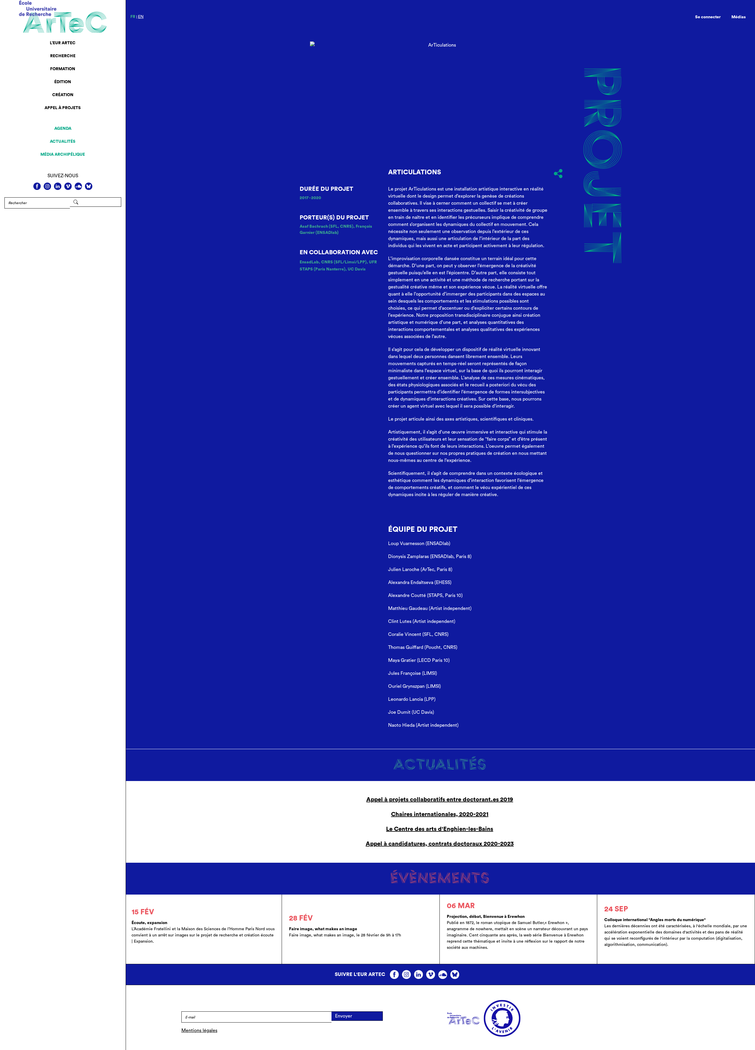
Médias (738, 17)
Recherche (63, 56)
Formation (62, 69)
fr (132, 17)
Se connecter (708, 17)
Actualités (63, 142)
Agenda (62, 129)
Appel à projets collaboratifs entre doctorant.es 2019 (439, 800)
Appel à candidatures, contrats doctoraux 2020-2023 (440, 844)
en (141, 17)
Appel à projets (63, 108)
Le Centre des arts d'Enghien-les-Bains (439, 829)
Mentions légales (199, 1030)
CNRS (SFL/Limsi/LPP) (344, 262)
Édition (62, 82)
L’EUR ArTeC (63, 43)
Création (62, 95)
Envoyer (343, 1016)
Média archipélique (62, 154)
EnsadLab (309, 262)
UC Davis (357, 269)
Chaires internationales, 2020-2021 (439, 814)
